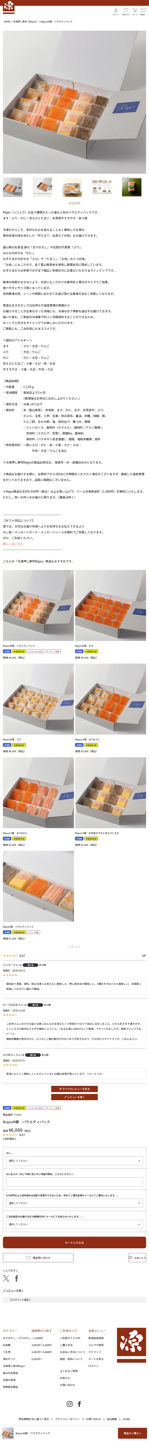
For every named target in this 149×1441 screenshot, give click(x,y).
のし (9, 1152)
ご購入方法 (66, 1345)
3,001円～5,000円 (41, 1352)
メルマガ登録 (96, 1345)
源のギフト (9, 1359)
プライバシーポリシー (67, 1419)
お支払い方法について (72, 1352)
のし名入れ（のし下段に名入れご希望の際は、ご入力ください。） (40, 1174)
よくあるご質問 (69, 1371)
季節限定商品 (10, 1387)
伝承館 (6, 1345)
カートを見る (96, 1359)
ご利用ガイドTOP (70, 1338)
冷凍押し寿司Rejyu (14, 1366)
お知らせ (65, 1378)
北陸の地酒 (9, 1380)
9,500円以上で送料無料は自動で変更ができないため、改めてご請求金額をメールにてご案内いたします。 (62, 1195)
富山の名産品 (10, 1373)
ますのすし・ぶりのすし (17, 1338)
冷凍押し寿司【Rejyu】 (25, 21)
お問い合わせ (67, 1385)
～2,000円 (37, 1338)
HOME (7, 21)
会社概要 (112, 1419)
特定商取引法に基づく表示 (34, 1419)
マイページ (94, 1352)
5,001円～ (37, 1359)
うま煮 (6, 1352)
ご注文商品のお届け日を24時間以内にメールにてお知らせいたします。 (44, 1216)
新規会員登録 (96, 1338)
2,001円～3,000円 (41, 1345)
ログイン (93, 1366)
